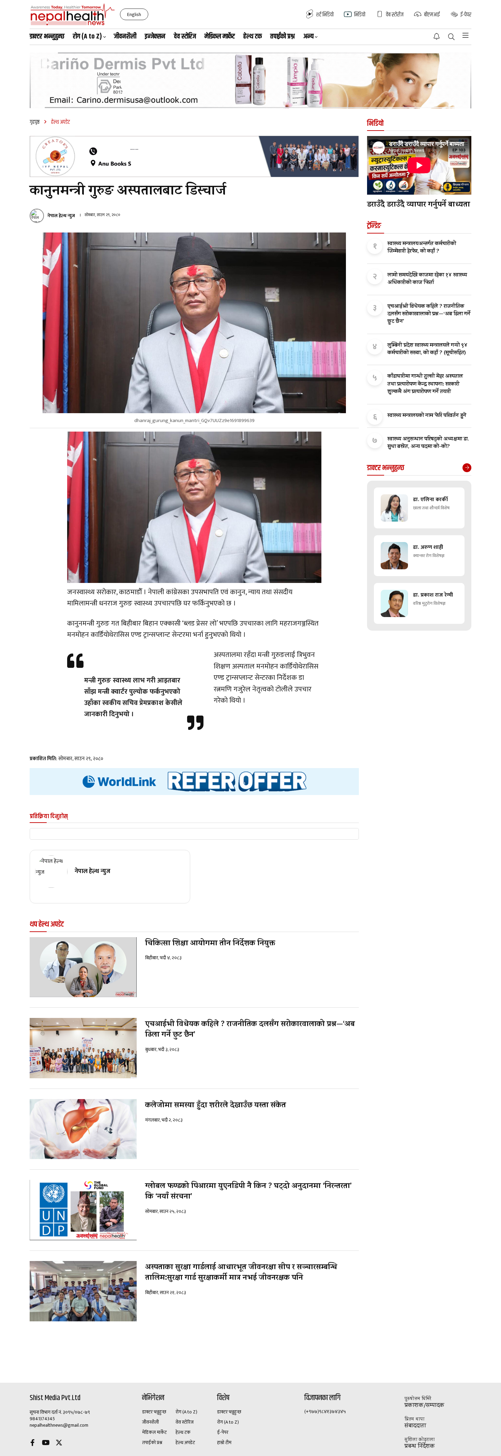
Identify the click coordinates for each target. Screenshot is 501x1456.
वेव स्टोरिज (185, 36)
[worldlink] (194, 781)
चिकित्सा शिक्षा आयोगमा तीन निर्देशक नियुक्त (210, 944)
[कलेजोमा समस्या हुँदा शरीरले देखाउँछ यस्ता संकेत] (83, 1129)
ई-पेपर (222, 1432)
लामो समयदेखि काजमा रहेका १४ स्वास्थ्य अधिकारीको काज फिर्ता (427, 279)
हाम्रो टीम (224, 1442)
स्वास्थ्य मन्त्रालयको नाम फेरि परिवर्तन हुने (427, 416)
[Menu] (465, 35)
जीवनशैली (125, 36)
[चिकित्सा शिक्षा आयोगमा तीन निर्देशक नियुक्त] (83, 967)
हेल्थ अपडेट (185, 1442)
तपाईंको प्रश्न (282, 36)
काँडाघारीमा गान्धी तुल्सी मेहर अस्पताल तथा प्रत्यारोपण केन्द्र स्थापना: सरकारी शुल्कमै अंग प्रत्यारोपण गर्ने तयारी (425, 384)
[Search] (451, 37)
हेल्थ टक (252, 36)
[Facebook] (32, 1443)
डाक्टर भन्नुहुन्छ (47, 36)
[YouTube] (46, 1443)
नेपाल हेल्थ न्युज (61, 215)
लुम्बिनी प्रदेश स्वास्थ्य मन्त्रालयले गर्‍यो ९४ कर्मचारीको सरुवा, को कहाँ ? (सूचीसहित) (428, 349)
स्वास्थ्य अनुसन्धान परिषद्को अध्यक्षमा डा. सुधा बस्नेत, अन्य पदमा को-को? (428, 443)
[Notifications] (436, 36)
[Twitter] (59, 1443)
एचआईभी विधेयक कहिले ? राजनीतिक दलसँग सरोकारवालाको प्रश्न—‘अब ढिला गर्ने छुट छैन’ (250, 1030)
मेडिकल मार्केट (219, 36)
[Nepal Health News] (73, 14)
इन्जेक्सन (155, 36)
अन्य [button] (308, 36)
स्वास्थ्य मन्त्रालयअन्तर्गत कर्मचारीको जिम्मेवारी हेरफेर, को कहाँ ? (422, 248)
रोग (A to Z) (186, 1412)
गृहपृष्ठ (35, 122)
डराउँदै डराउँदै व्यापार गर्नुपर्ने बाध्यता (418, 205)
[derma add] (250, 80)
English (134, 14)
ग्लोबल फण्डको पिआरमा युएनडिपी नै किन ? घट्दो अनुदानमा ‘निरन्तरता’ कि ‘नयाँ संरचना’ (248, 1192)
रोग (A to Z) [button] (87, 36)
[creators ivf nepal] (194, 156)
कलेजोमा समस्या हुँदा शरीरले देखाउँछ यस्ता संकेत (215, 1106)
